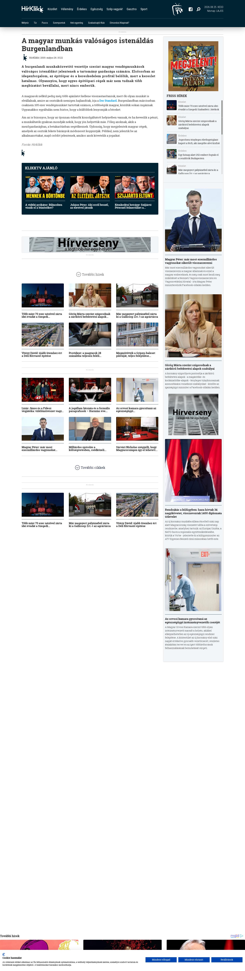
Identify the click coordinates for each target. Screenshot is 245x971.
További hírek (93, 274)
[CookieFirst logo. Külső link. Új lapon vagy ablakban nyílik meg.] (3, 954)
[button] (198, 9)
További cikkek (93, 467)
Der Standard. (108, 100)
